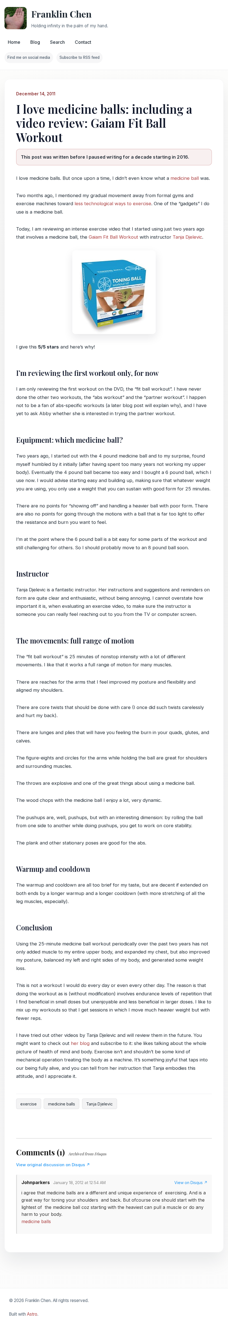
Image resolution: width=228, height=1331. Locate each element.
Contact (83, 42)
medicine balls (61, 1104)
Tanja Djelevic (187, 237)
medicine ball (184, 178)
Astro (32, 1314)
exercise (28, 1104)
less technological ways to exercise (113, 203)
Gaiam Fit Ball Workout (113, 237)
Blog (35, 42)
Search (57, 42)
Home (14, 42)
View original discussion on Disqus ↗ (53, 1164)
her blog (80, 1043)
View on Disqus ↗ (190, 1182)
